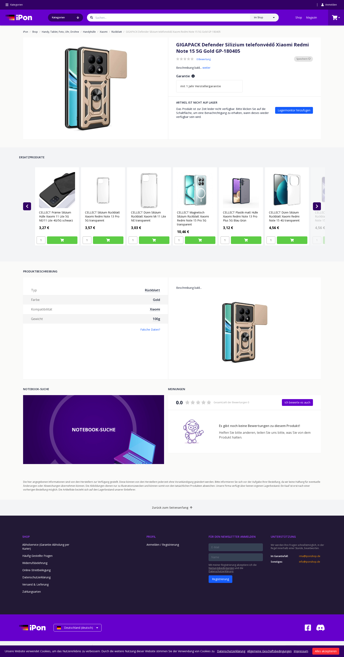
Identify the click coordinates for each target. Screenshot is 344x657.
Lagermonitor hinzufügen (294, 110)
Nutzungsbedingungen (221, 568)
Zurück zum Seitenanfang (170, 507)
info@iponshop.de (309, 561)
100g (156, 319)
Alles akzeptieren (326, 651)
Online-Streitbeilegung (36, 570)
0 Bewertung (203, 59)
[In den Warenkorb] (62, 240)
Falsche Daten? (150, 329)
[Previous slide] (27, 206)
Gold (156, 300)
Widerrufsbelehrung (34, 563)
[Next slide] (317, 206)
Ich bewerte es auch (297, 402)
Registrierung (220, 579)
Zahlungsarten (31, 591)
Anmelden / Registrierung (163, 544)
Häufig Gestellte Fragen (37, 556)
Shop (298, 17)
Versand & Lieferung (35, 584)
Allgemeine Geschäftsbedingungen (269, 651)
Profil (151, 537)
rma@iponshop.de (309, 556)
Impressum (301, 651)
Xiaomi (104, 31)
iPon (25, 31)
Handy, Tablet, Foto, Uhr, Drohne (60, 31)
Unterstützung (283, 537)
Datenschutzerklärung (36, 577)
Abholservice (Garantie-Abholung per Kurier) (45, 546)
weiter (206, 68)
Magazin (311, 17)
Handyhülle (89, 31)
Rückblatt (116, 31)
